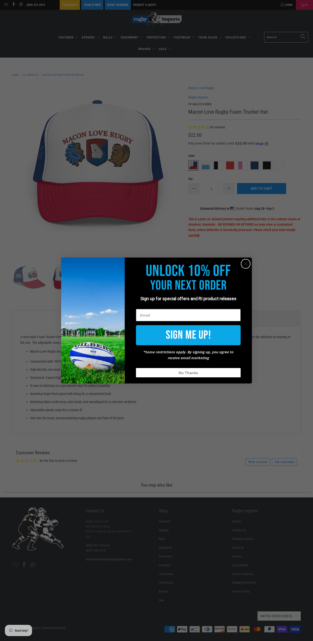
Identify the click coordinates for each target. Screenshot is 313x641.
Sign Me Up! (188, 335)
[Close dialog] (245, 263)
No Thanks (188, 373)
